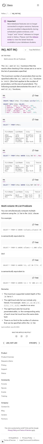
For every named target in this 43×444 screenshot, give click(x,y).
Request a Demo (7, 361)
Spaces (4, 388)
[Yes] (16, 336)
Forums (4, 384)
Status (3, 373)
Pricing (3, 365)
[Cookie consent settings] (3, 441)
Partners (4, 419)
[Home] (7, 5)
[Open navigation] (38, 5)
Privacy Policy (12, 430)
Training (4, 396)
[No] (21, 336)
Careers (4, 415)
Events (3, 392)
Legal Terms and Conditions (29, 440)
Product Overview (7, 357)
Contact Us (5, 407)
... (9, 13)
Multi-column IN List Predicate (14, 59)
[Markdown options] (25, 49)
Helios (3, 13)
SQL (4, 95)
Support (4, 369)
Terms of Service (25, 430)
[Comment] (26, 336)
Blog (3, 411)
